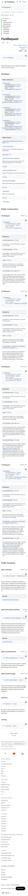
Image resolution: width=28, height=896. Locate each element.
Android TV (3, 810)
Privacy (3, 791)
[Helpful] (10, 15)
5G (2, 794)
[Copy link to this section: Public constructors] (19, 209)
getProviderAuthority (9, 170)
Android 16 (3, 819)
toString (5, 201)
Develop (13, 12)
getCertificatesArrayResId (10, 158)
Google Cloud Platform (6, 877)
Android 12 (3, 828)
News (2, 771)
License (8, 884)
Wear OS (3, 803)
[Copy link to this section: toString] (8, 720)
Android (3, 761)
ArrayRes (16, 89)
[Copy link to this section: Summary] (10, 74)
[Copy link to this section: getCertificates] (13, 570)
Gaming (3, 782)
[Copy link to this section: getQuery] (9, 698)
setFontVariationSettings (10, 450)
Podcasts (3, 776)
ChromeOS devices (5, 805)
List (20, 100)
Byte (17, 102)
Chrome (3, 872)
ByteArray (13, 102)
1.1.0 (26, 49)
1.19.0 (25, 366)
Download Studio (5, 844)
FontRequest (10, 57)
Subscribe (20, 888)
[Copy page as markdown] (7, 43)
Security (3, 766)
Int (21, 89)
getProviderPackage (8, 181)
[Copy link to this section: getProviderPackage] (16, 674)
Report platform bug (6, 853)
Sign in (24, 1)
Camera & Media (5, 789)
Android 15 (3, 821)
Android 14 (3, 823)
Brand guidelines (15, 884)
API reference (6, 7)
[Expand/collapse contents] (10, 19)
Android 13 (3, 826)
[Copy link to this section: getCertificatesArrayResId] (2, 612)
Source (3, 768)
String (18, 85)
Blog (2, 773)
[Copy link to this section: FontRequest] (11, 216)
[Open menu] (2, 2)
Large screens (4, 800)
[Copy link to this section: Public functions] (16, 563)
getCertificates (7, 146)
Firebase (3, 874)
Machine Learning (5, 784)
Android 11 (3, 831)
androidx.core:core (22, 45)
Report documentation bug (7, 855)
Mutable (16, 100)
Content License (18, 743)
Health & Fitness (5, 787)
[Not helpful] (13, 15)
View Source (22, 47)
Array (21, 141)
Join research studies (6, 860)
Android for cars (5, 807)
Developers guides (5, 839)
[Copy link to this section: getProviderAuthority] (17, 652)
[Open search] (17, 2)
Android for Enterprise (6, 764)
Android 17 (3, 816)
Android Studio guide (6, 837)
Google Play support (6, 858)
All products (4, 879)
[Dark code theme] (26, 56)
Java (25, 51)
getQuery (5, 191)
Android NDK (4, 846)
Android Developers (5, 12)
